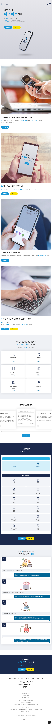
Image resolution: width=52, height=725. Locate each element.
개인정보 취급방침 (12, 678)
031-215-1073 (26, 686)
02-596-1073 (28, 682)
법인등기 (7, 0)
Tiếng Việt (25, 0)
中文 (16, 0)
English (12, 0)
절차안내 (27, 678)
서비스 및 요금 (20, 678)
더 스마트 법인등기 (5, 4)
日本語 (20, 0)
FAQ (38, 678)
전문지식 (33, 678)
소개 (42, 678)
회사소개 (2, 0)
